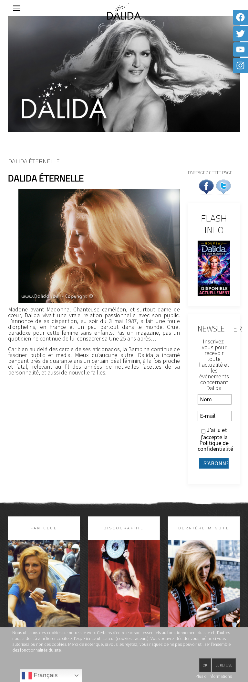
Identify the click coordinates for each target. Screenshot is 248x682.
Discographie (124, 528)
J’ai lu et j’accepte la (214, 439)
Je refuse (223, 665)
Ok (205, 665)
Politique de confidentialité (215, 445)
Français (45, 675)
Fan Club (44, 528)
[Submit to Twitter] (223, 186)
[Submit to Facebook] (206, 186)
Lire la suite (43, 599)
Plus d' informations (213, 676)
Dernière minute (204, 528)
